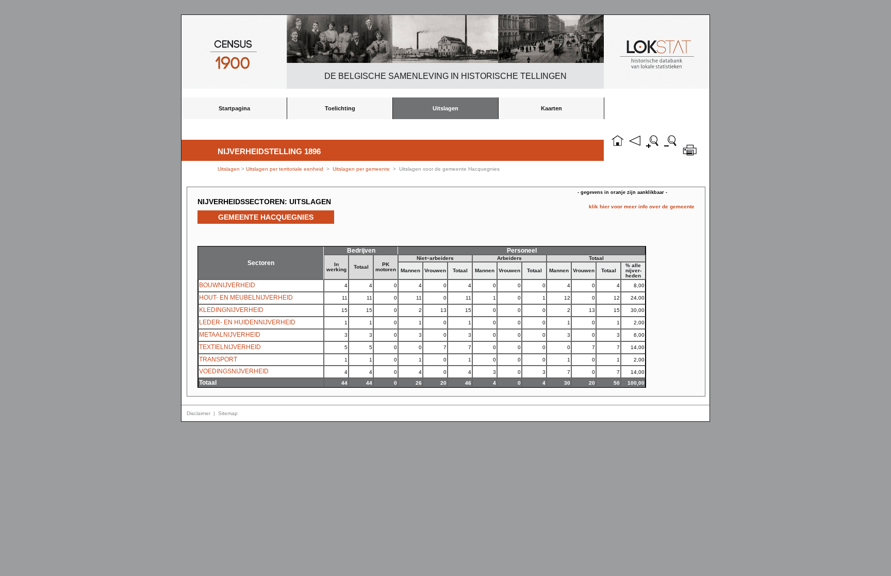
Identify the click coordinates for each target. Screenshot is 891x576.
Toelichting (340, 108)
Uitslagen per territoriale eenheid (285, 169)
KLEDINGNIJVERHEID (231, 310)
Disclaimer (198, 413)
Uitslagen (445, 108)
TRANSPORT (218, 359)
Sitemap (228, 413)
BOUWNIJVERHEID (227, 285)
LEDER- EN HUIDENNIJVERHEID (247, 322)
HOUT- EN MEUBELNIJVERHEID (246, 297)
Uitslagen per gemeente (361, 169)
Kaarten (551, 108)
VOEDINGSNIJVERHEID (234, 371)
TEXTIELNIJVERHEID (230, 347)
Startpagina (234, 108)
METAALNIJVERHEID (229, 334)
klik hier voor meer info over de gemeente (642, 206)
